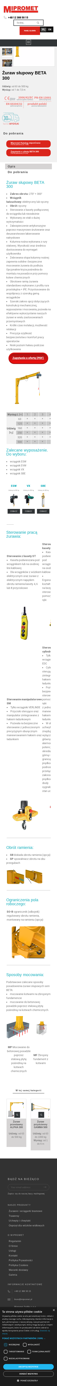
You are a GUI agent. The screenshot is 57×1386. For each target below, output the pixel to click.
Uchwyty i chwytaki (20, 1220)
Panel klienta (30, 31)
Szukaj (40, 23)
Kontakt (13, 1255)
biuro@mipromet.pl (23, 1299)
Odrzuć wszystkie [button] (28, 1374)
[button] (17, 1115)
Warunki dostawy (18, 1270)
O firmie (13, 1246)
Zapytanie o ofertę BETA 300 (25, 151)
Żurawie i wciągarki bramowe (25, 1211)
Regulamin (15, 1241)
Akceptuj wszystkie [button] (28, 1366)
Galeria (13, 1275)
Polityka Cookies (18, 1265)
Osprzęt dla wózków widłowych (26, 1225)
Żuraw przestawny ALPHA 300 (16, 1124)
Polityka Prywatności (21, 1260)
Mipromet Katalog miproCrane (25, 143)
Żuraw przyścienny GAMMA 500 (40, 1124)
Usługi (12, 1251)
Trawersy (14, 1216)
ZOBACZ (13, 511)
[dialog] (28, 1346)
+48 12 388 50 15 (18, 17)
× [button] (54, 1310)
